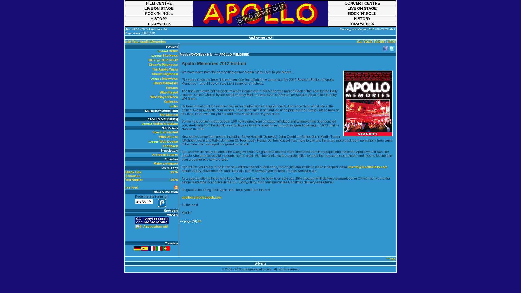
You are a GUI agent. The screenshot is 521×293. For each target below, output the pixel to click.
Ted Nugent (134, 180)
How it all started (165, 132)
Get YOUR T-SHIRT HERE (376, 42)
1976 (174, 172)
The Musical (169, 115)
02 (199, 221)
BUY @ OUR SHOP (163, 60)
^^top (391, 259)
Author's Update (165, 124)
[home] (260, 13)
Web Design (169, 142)
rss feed (131, 187)
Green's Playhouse (163, 65)
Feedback (170, 146)
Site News (170, 56)
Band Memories (166, 83)
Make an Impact (166, 163)
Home (173, 51)
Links (174, 106)
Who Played (169, 92)
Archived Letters (165, 155)
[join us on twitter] (392, 48)
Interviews (170, 79)
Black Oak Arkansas (133, 174)
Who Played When (164, 97)
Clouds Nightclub (165, 74)
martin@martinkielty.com (367, 167)
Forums (172, 88)
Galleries (171, 102)
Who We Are (168, 137)
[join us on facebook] (385, 48)
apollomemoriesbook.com (202, 197)
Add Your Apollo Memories (145, 42)
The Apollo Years (165, 69)
